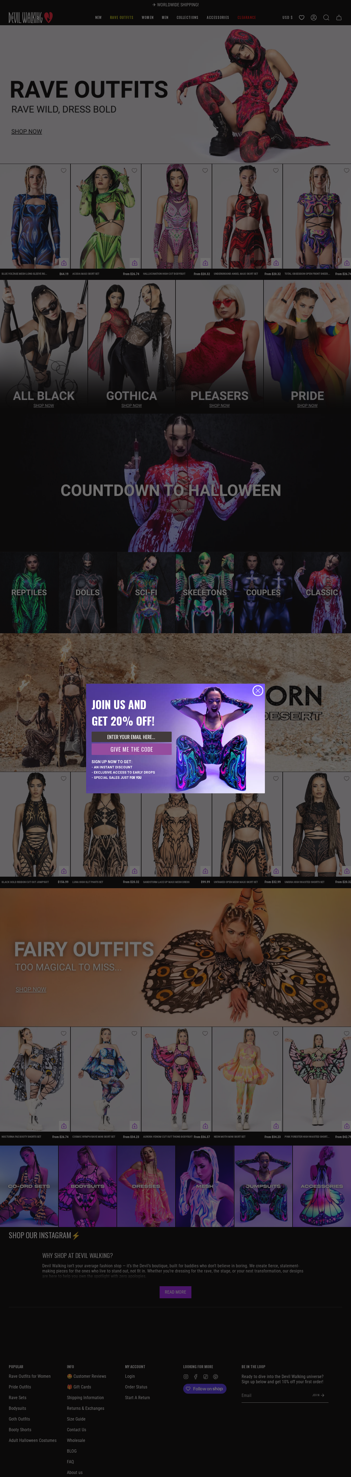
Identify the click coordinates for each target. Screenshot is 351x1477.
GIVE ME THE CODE (132, 749)
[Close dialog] (258, 690)
